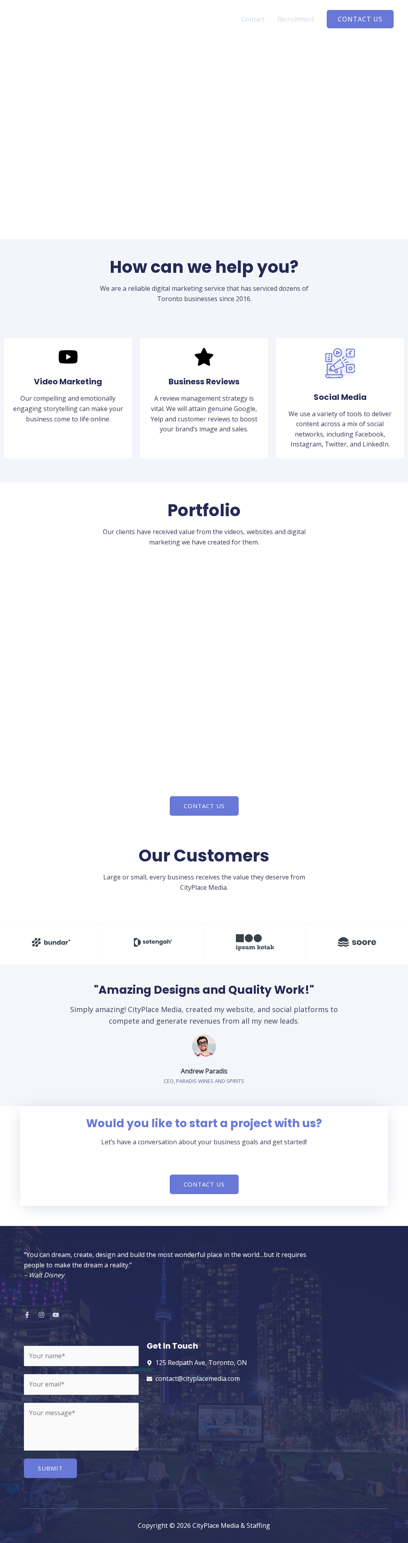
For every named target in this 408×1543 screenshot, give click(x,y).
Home (220, 19)
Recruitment (295, 19)
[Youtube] (56, 1315)
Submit (50, 1468)
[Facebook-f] (27, 1315)
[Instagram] (41, 1315)
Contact (253, 19)
